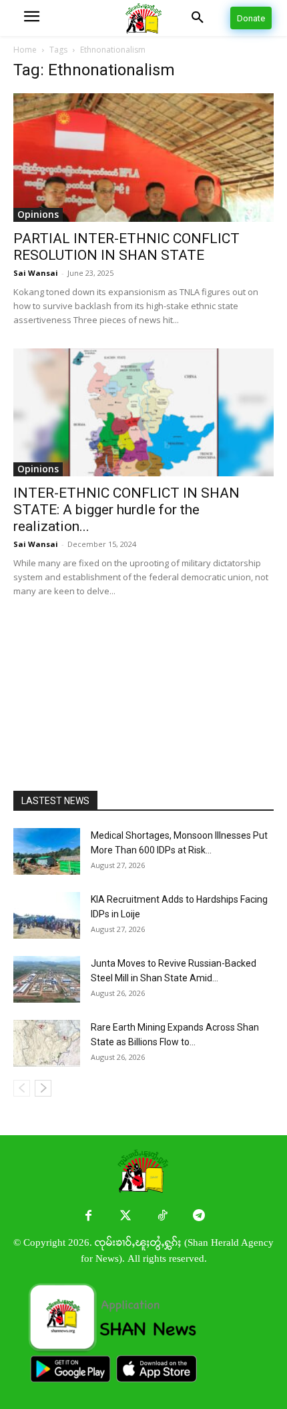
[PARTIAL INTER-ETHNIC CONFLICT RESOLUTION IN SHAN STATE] (143, 157)
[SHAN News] (143, 18)
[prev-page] (21, 1088)
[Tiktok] (162, 1216)
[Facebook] (88, 1216)
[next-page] (43, 1088)
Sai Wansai (35, 273)
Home (25, 49)
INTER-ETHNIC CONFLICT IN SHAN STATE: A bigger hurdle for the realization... (126, 509)
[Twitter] (125, 1216)
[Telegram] (199, 1216)
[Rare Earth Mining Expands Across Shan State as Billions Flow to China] (46, 1043)
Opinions (38, 214)
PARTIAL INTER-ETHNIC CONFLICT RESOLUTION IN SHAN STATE (126, 247)
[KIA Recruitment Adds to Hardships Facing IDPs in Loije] (46, 915)
